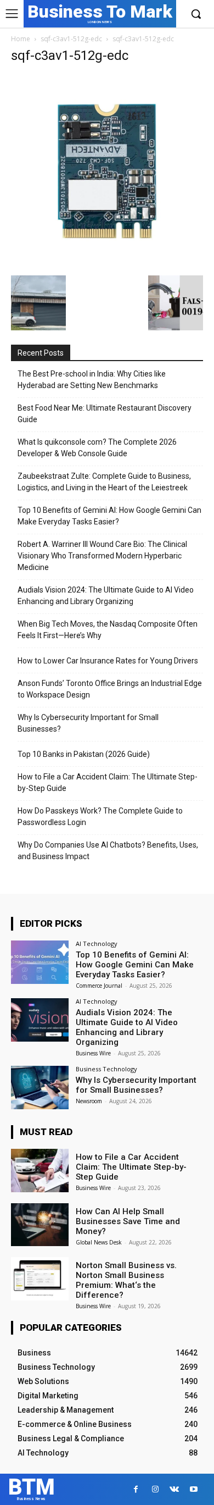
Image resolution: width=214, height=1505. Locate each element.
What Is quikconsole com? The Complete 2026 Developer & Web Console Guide (97, 448)
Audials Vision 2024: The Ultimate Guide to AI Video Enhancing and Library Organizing (106, 595)
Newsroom (89, 1101)
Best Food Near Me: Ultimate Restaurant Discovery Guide (105, 413)
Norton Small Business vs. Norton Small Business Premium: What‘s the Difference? (126, 1280)
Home (20, 38)
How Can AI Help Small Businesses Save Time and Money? (128, 1221)
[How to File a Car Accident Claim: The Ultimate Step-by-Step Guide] (40, 1170)
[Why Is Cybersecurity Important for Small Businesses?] (40, 1087)
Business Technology (106, 1069)
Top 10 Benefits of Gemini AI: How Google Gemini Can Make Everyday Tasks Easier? (109, 516)
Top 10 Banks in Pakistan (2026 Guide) (84, 754)
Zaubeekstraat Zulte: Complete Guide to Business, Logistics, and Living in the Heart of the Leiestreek (104, 482)
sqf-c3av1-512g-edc (71, 38)
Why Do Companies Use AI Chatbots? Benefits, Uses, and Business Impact (108, 850)
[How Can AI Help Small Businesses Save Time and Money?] (40, 1225)
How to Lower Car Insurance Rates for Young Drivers (108, 660)
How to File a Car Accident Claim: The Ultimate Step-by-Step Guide (108, 782)
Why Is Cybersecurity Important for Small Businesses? (88, 723)
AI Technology (96, 943)
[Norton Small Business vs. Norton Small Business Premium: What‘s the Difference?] (40, 1279)
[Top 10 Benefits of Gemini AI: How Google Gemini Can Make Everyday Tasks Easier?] (40, 962)
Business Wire (93, 1053)
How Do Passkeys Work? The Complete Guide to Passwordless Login (100, 816)
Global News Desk (99, 1242)
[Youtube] (193, 1489)
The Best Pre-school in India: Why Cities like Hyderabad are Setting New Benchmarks (92, 379)
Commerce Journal (99, 985)
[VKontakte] (174, 1489)
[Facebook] (135, 1489)
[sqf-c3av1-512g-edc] (107, 264)
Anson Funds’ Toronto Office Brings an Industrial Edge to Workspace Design (110, 689)
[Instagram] (155, 1489)
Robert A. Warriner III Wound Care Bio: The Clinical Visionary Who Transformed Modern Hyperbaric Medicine (102, 556)
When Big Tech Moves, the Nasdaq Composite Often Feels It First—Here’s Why (108, 629)
